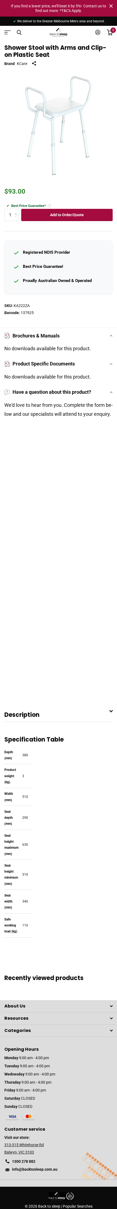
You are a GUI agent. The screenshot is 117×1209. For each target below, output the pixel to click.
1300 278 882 (23, 1161)
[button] (49, 205)
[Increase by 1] (17, 210)
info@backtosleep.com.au (34, 1169)
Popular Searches (78, 1206)
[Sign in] (97, 32)
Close (111, 6)
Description (21, 715)
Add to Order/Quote (67, 215)
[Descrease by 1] (17, 219)
